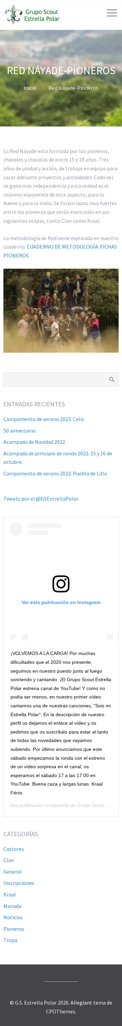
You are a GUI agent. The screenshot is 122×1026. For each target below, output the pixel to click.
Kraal (9, 894)
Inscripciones (18, 882)
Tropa (10, 940)
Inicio (30, 87)
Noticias (13, 917)
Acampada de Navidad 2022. (34, 441)
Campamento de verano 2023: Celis (43, 419)
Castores (13, 848)
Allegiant (81, 1002)
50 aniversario (19, 430)
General (12, 871)
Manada (12, 906)
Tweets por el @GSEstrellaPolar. (41, 498)
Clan (8, 860)
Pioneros (13, 928)
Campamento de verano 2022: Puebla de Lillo (55, 473)
